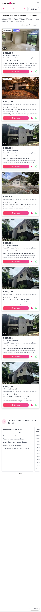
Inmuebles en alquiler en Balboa (13, 433)
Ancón (30, 19)
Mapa (36, 608)
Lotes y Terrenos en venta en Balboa (15, 442)
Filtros (35, 9)
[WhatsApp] (36, 71)
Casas (26, 18)
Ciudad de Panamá (19, 19)
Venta (20, 18)
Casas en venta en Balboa (11, 436)
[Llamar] (32, 71)
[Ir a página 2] (20, 473)
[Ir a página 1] (19, 473)
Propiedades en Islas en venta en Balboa (16, 448)
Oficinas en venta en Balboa (12, 445)
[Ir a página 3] (21, 473)
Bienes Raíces (12, 18)
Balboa (37, 19)
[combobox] (29, 25)
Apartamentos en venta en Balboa (14, 439)
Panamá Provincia (6, 19)
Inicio (3, 18)
